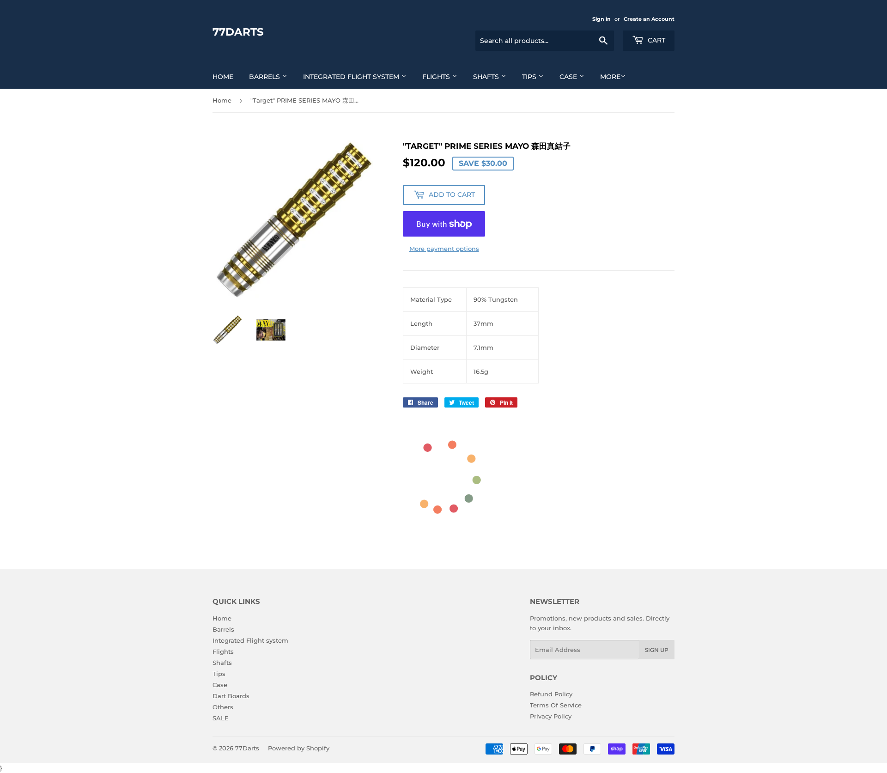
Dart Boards (231, 696)
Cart (655, 40)
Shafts (487, 77)
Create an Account (649, 19)
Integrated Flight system (352, 77)
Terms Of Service (556, 705)
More (610, 77)
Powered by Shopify (298, 748)
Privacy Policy (550, 716)
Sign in (601, 19)
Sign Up (656, 649)
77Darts (238, 31)
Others (223, 707)
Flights (437, 77)
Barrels (265, 77)
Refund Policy (551, 694)
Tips (530, 77)
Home (223, 77)
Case (569, 77)
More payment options (444, 248)
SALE (221, 718)
